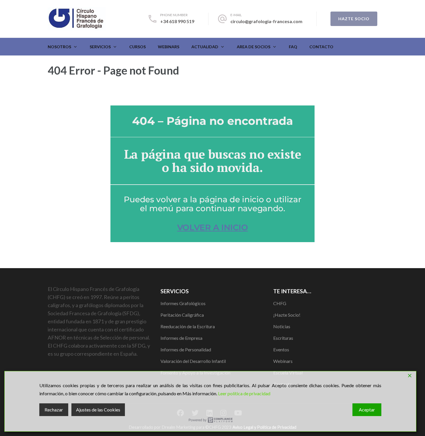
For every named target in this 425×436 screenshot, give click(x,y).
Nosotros (59, 46)
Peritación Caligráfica (182, 315)
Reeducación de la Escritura (187, 326)
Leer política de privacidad (244, 393)
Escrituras (283, 338)
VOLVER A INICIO (212, 227)
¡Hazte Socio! (286, 315)
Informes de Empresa (181, 338)
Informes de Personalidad (185, 349)
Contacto (321, 46)
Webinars (168, 46)
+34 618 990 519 (177, 21)
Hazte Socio (353, 18)
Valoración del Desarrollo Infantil (193, 361)
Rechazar (54, 409)
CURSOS (137, 46)
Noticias (281, 326)
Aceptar (367, 409)
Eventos (281, 349)
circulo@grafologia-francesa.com (266, 21)
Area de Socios (253, 46)
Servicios (100, 46)
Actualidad (204, 46)
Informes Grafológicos (183, 303)
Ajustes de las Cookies (98, 409)
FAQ (293, 46)
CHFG (279, 303)
